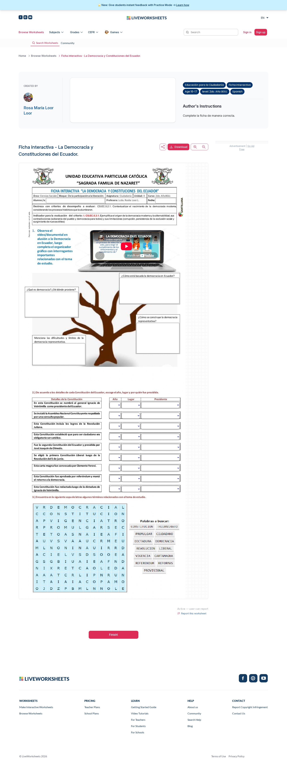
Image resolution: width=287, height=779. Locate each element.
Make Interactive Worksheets (36, 707)
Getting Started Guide (143, 707)
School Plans (91, 713)
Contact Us (238, 713)
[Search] (188, 32)
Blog (190, 726)
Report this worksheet (193, 613)
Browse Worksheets (31, 32)
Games (114, 32)
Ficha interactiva (240, 85)
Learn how (182, 5)
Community (194, 713)
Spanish (237, 91)
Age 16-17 (191, 91)
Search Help (194, 719)
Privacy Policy (236, 756)
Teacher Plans (92, 707)
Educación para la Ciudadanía (204, 85)
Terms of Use (218, 756)
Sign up (260, 32)
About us (193, 707)
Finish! (113, 634)
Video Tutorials (139, 713)
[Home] (147, 17)
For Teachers (138, 719)
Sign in (247, 32)
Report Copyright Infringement (250, 707)
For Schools (137, 732)
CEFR (91, 32)
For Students (138, 726)
